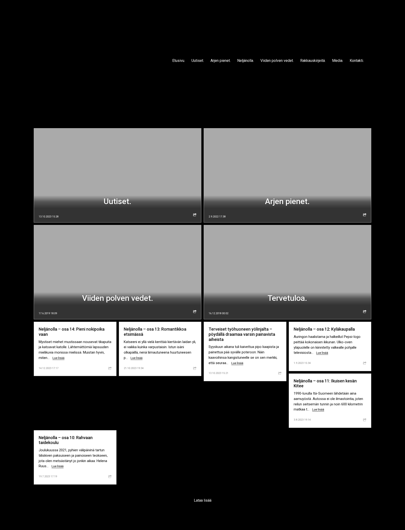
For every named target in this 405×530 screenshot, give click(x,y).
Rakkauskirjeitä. (313, 60)
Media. (337, 60)
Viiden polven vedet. (277, 60)
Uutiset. (197, 60)
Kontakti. (357, 60)
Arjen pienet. (220, 60)
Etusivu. (178, 60)
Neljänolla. (245, 60)
